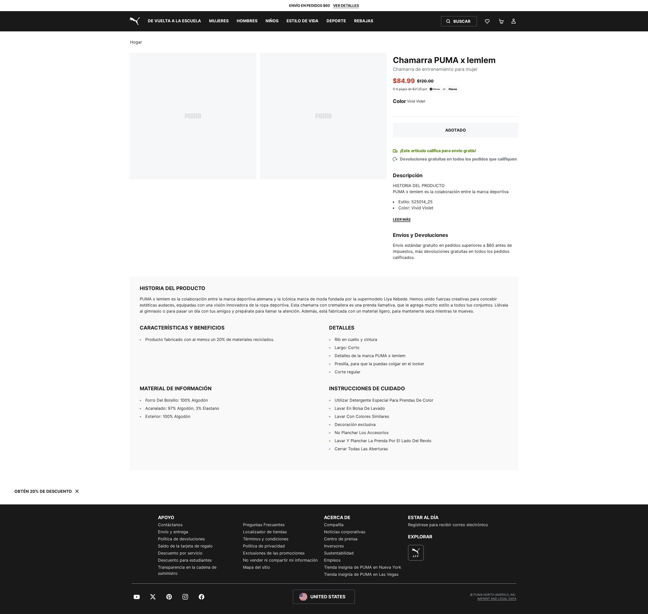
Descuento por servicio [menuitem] (180, 553)
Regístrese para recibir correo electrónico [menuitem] (448, 524)
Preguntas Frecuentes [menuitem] (264, 524)
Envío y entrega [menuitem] (173, 531)
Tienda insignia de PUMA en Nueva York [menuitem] (362, 567)
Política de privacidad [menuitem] (264, 545)
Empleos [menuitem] (332, 560)
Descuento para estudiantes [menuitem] (185, 560)
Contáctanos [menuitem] (170, 524)
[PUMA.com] (134, 21)
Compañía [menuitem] (333, 524)
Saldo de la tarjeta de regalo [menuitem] (185, 545)
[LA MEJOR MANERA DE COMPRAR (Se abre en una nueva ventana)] (416, 553)
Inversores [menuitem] (334, 545)
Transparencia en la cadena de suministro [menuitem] (187, 570)
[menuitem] (174, 21)
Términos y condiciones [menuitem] (265, 538)
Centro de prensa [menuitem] (340, 538)
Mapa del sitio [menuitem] (256, 567)
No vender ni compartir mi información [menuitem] (280, 560)
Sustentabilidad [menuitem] (339, 553)
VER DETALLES (346, 5)
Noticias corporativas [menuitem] (344, 531)
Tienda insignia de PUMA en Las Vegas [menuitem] (361, 574)
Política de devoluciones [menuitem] (181, 538)
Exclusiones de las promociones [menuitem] (274, 553)
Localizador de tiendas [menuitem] (265, 531)
